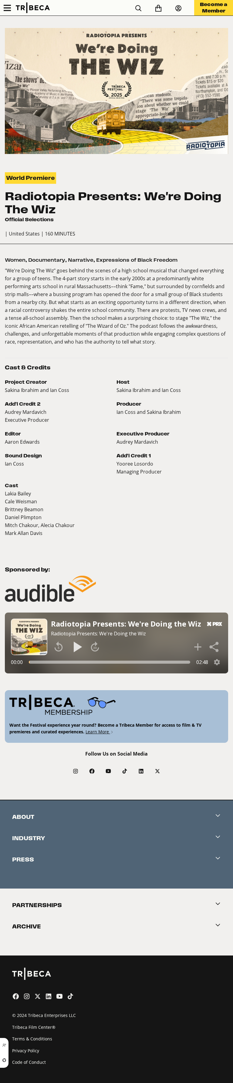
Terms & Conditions (32, 1039)
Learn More (98, 732)
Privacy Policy (25, 1050)
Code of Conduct (29, 1062)
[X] (157, 771)
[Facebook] (91, 771)
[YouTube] (108, 771)
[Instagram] (75, 771)
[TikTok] (124, 771)
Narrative (80, 260)
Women (15, 260)
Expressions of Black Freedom (136, 260)
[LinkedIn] (141, 771)
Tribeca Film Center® (34, 1027)
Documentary (46, 260)
